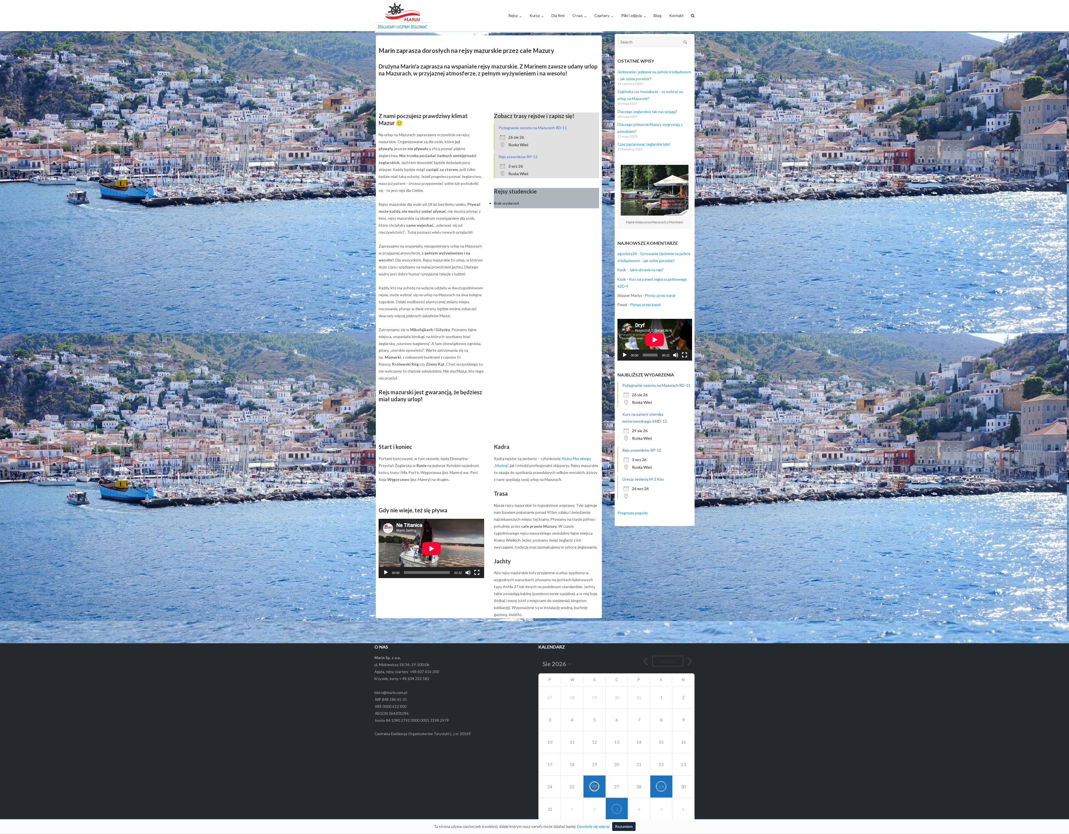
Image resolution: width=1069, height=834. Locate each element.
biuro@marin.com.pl (390, 692)
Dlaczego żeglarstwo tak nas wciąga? (647, 111)
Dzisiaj (668, 661)
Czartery (601, 15)
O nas (577, 15)
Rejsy (513, 15)
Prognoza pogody (632, 512)
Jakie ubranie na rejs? (646, 270)
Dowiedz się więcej (593, 826)
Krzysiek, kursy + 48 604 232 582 (401, 678)
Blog (657, 15)
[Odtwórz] (386, 572)
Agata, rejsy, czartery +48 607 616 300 (406, 671)
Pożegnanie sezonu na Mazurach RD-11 (533, 127)
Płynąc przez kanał (660, 295)
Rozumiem (624, 826)
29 (661, 786)
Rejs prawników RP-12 (518, 156)
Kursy (534, 15)
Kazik (621, 270)
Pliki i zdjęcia (631, 15)
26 (594, 785)
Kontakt (676, 15)
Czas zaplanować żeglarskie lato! (644, 144)
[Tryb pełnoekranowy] (477, 572)
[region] (489, 97)
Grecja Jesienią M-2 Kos (643, 479)
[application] (431, 548)
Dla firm (558, 15)
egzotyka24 (627, 253)
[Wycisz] (468, 572)
